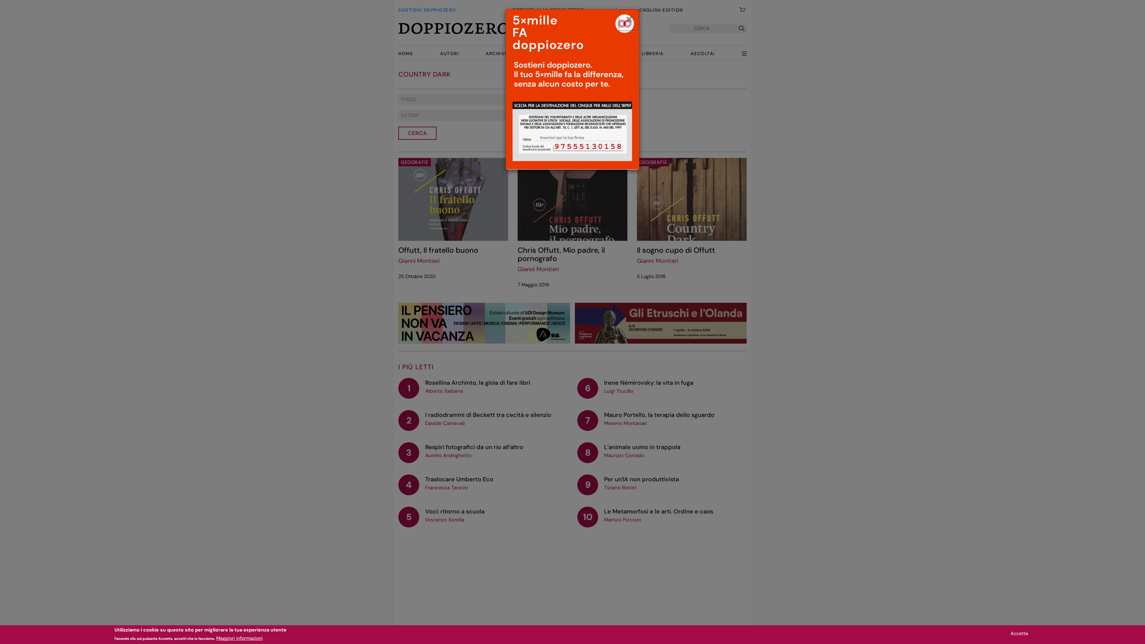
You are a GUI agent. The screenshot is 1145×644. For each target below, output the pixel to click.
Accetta (1019, 633)
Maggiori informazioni (239, 638)
